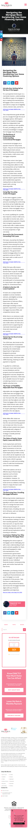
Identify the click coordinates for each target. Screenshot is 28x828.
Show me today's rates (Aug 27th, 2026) (12, 592)
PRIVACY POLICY (6, 807)
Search (6, 624)
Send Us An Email (5, 790)
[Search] (24, 629)
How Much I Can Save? (14, 715)
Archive (22, 624)
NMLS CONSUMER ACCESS (13, 807)
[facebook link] (10, 816)
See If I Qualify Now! (14, 690)
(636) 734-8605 (13, 605)
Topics (14, 624)
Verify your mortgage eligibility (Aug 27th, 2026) (11, 110)
